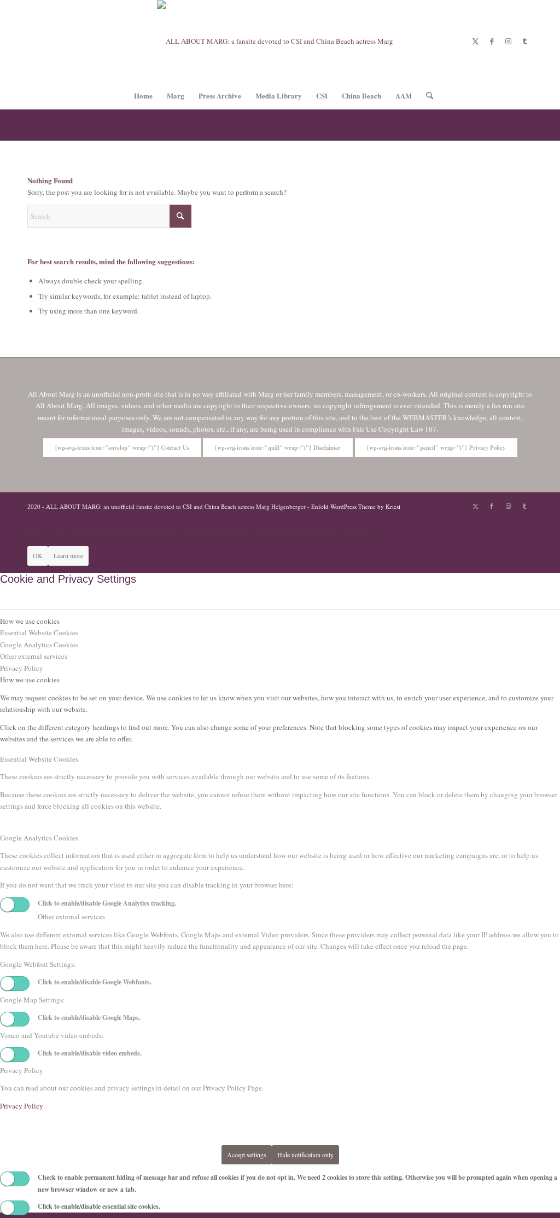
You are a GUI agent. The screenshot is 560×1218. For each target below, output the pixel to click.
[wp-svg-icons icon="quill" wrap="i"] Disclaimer (278, 447)
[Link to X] (475, 41)
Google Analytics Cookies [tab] (39, 644)
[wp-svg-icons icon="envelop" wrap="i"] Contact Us (122, 447)
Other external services (71, 916)
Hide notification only (305, 1154)
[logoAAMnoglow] (280, 41)
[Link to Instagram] (508, 41)
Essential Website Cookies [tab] (39, 632)
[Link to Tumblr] (524, 41)
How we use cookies (30, 680)
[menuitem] (143, 95)
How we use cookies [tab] (30, 621)
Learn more (68, 555)
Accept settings (246, 1154)
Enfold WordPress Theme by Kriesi (355, 506)
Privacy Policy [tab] (21, 668)
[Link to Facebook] (491, 41)
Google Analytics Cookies (39, 838)
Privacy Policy (21, 1070)
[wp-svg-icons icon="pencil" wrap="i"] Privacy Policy (436, 447)
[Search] (426, 95)
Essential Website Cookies (39, 759)
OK (38, 555)
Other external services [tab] (33, 656)
